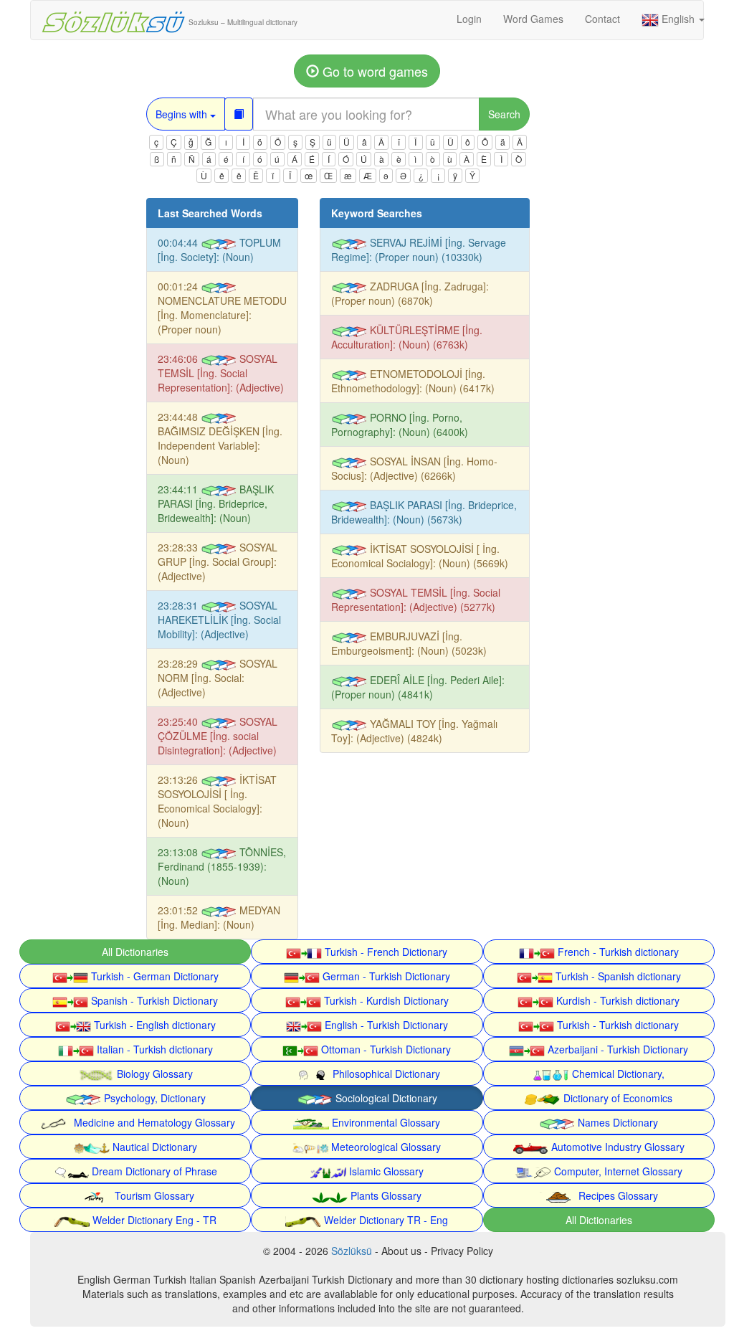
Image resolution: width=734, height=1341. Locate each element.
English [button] (678, 18)
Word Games (533, 18)
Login (469, 18)
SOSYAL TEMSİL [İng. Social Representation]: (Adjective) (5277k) (415, 599)
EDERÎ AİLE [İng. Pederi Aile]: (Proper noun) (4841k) (418, 687)
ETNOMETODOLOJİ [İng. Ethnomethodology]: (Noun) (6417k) (413, 380)
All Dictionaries (135, 951)
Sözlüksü (351, 1250)
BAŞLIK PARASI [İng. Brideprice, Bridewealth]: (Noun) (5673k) (424, 512)
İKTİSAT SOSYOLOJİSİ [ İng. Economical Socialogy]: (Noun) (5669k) (419, 555)
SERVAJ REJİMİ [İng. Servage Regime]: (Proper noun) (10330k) (418, 249)
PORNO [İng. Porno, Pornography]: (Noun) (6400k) (399, 424)
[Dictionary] (238, 114)
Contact (602, 18)
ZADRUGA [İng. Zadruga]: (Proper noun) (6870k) (410, 293)
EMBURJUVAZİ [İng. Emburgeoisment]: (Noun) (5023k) (409, 643)
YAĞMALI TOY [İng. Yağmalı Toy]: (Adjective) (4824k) (414, 730)
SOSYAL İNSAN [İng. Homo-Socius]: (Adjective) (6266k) (414, 468)
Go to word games (373, 71)
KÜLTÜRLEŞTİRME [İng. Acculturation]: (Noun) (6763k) (406, 337)
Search (504, 114)
